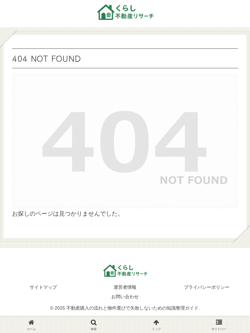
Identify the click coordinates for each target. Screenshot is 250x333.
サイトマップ (43, 287)
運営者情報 (125, 287)
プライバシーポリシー (206, 287)
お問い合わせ (125, 296)
